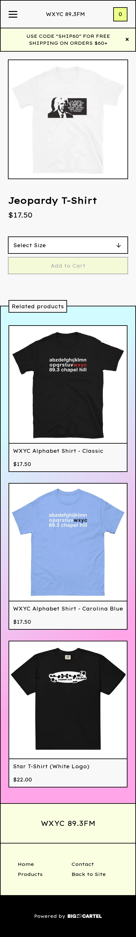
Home (26, 864)
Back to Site (88, 874)
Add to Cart (68, 266)
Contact (82, 864)
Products (30, 874)
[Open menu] (13, 15)
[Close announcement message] (127, 39)
